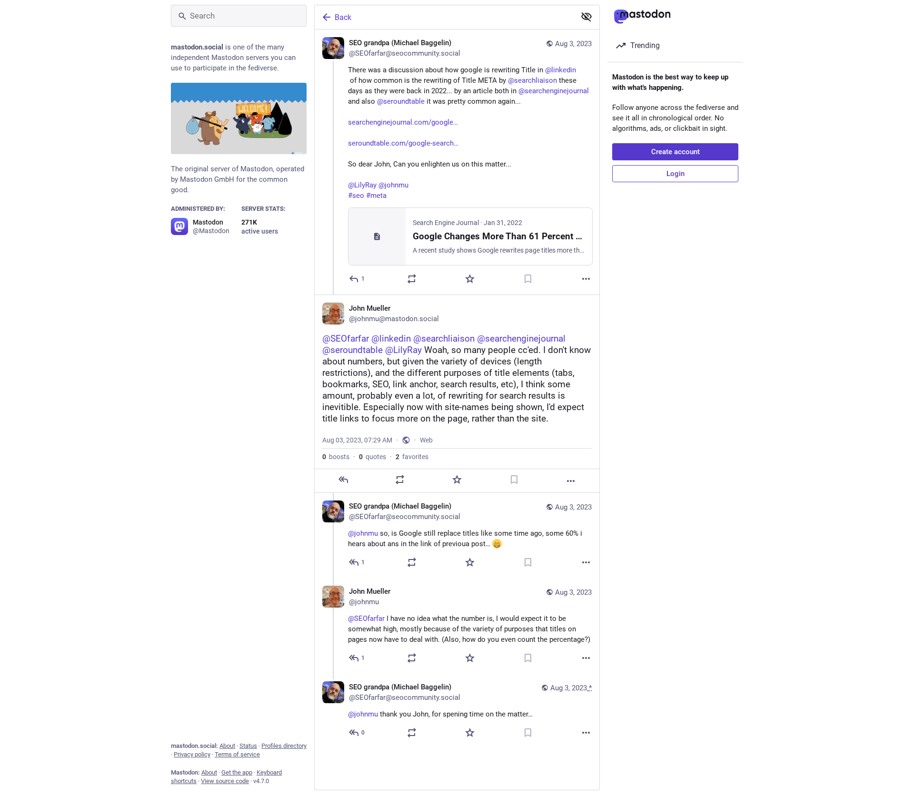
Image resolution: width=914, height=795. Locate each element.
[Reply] (343, 479)
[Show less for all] (586, 16)
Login (675, 173)
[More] (586, 279)
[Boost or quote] (411, 279)
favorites (412, 457)
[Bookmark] (528, 279)
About (227, 745)
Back (343, 17)
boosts (335, 457)
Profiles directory (284, 745)
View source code (225, 781)
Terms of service (237, 754)
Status (248, 745)
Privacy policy (192, 754)
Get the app (236, 772)
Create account (675, 151)
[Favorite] (470, 279)
